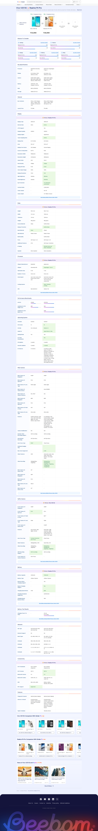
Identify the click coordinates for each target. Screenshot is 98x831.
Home (18, 790)
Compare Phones (23, 790)
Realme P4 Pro (47, 28)
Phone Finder (49, 4)
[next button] (79, 726)
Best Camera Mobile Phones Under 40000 (49, 493)
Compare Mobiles (39, 4)
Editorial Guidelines (65, 803)
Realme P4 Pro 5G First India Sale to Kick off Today (41, 778)
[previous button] (18, 726)
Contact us (42, 803)
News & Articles (58, 4)
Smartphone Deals (70, 4)
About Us (30, 803)
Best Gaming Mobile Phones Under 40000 (49, 292)
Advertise (48, 803)
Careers (36, 803)
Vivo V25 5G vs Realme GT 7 (65, 732)
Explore (18, 4)
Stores (78, 4)
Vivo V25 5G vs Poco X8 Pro (45, 732)
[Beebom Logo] (21, 1)
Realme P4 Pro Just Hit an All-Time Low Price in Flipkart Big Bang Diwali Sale (24, 779)
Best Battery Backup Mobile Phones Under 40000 (49, 603)
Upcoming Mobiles (29, 4)
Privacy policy (55, 803)
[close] (41, 16)
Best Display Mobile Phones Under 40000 (49, 197)
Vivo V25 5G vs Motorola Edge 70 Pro (26, 732)
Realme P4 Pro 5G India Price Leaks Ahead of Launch (58, 778)
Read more (79, 9)
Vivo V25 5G (33, 28)
